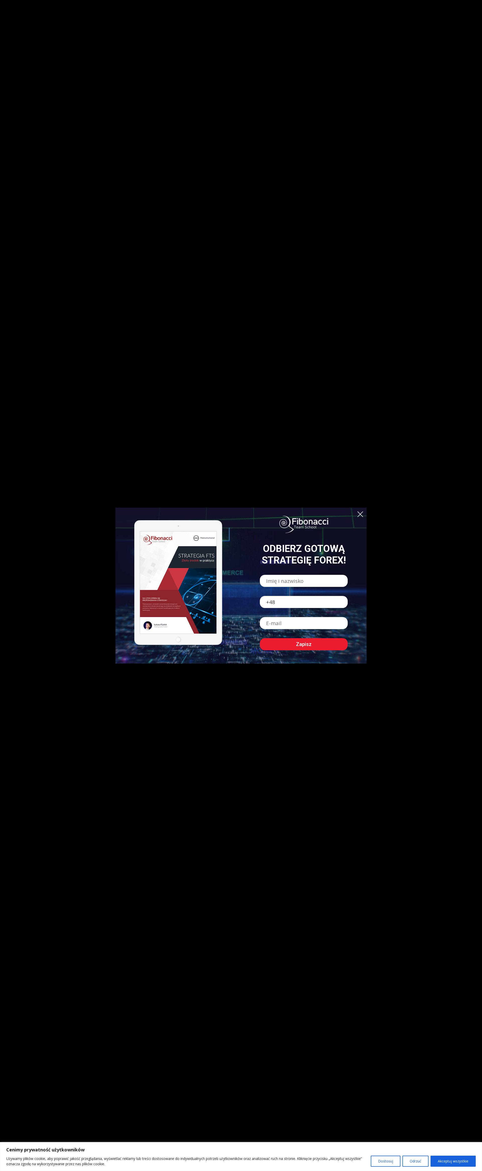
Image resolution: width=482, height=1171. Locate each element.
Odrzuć (415, 1161)
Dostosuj (385, 1161)
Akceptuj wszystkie (453, 1161)
